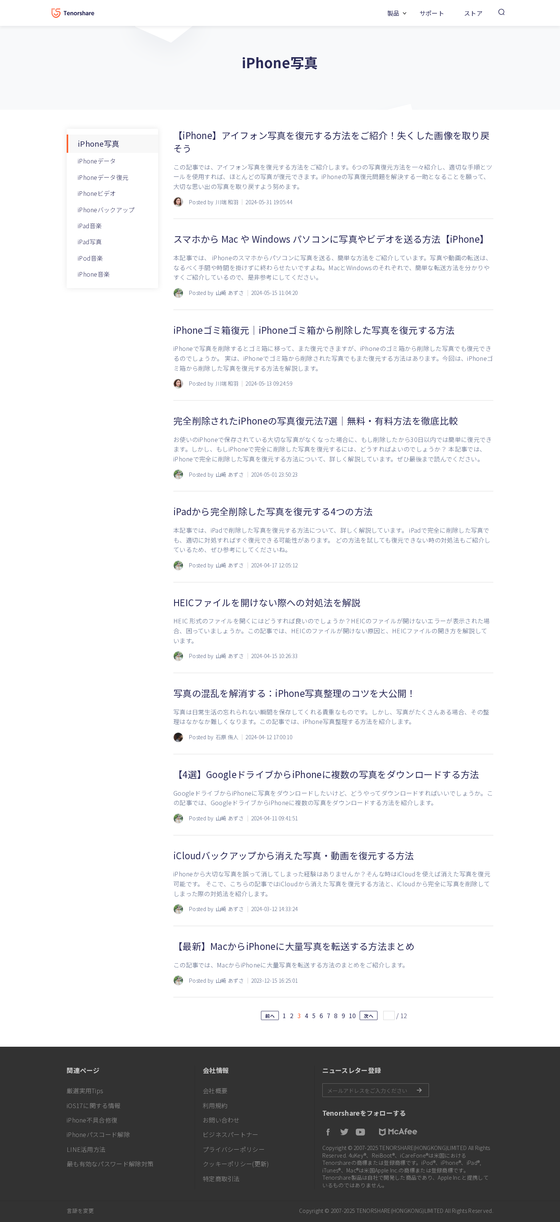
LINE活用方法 (86, 1149)
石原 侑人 (227, 737)
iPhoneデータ (97, 160)
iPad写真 (90, 241)
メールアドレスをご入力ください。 (375, 1090)
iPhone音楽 (94, 274)
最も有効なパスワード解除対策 (110, 1163)
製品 (393, 13)
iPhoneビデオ (97, 193)
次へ (368, 1015)
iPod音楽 (90, 258)
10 (352, 1015)
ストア (473, 13)
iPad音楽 (90, 225)
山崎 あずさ (230, 292)
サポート (431, 13)
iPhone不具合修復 (92, 1119)
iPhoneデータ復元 (103, 177)
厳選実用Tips (85, 1090)
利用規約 (215, 1105)
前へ (270, 1015)
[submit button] (419, 1090)
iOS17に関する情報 (93, 1105)
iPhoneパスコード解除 (98, 1134)
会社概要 (215, 1090)
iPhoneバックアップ (106, 209)
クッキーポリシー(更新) (236, 1163)
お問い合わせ (221, 1119)
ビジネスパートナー (231, 1134)
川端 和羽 (227, 202)
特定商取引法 (221, 1178)
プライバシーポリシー (234, 1149)
